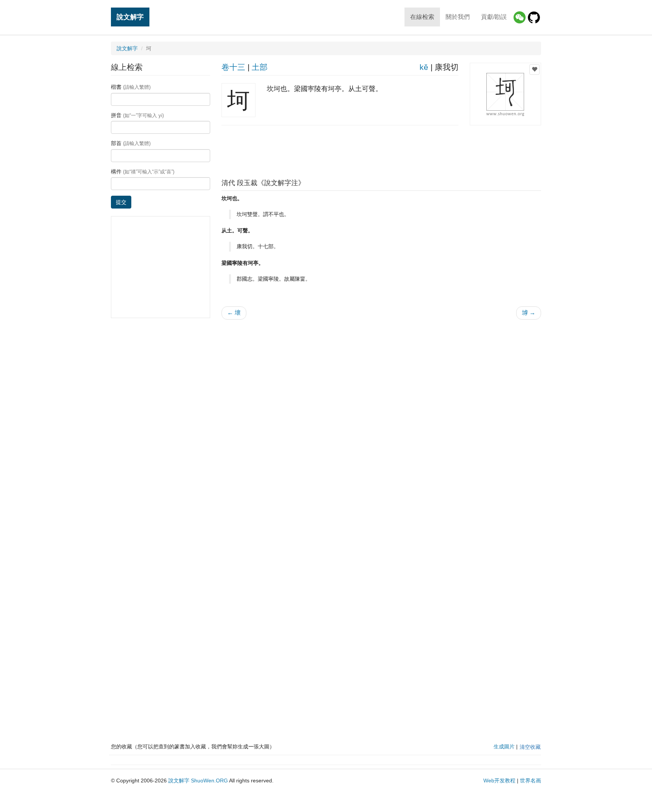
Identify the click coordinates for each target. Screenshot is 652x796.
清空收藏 (530, 747)
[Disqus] (381, 421)
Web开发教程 (499, 780)
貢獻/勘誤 (494, 17)
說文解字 (130, 17)
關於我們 (458, 17)
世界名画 (530, 780)
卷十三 (233, 67)
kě (424, 67)
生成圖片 (504, 746)
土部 (260, 67)
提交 (121, 202)
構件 (142, 171)
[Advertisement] (381, 150)
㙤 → (528, 312)
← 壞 (234, 312)
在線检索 (422, 17)
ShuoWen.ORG (209, 780)
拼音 (137, 115)
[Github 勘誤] (534, 17)
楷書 (131, 87)
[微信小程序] (519, 17)
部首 (131, 143)
